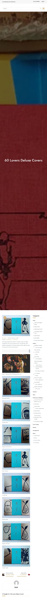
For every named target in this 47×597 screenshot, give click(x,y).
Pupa (37, 375)
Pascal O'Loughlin (38, 377)
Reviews (34, 427)
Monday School (37, 413)
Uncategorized (8, 339)
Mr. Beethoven (39, 384)
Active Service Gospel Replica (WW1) (39, 366)
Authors (34, 343)
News (34, 394)
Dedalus (37, 352)
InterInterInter (37, 335)
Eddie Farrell (37, 326)
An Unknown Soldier (40, 371)
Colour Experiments (40, 408)
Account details (36, 1)
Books (35, 438)
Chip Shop (36, 404)
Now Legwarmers (39, 380)
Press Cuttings (36, 424)
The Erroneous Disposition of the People (38, 417)
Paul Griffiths (37, 382)
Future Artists (37, 406)
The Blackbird (39, 359)
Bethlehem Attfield (38, 345)
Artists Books (37, 435)
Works (34, 433)
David (5, 338)
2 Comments (15, 339)
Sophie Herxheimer (38, 386)
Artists (34, 320)
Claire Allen (36, 356)
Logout (42, 1)
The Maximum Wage (38, 421)
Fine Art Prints (37, 440)
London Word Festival (38, 340)
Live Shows (36, 442)
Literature (35, 391)
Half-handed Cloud (38, 329)
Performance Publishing (38, 397)
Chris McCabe (37, 350)
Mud (37, 354)
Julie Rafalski (36, 338)
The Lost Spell (39, 347)
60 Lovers (38, 388)
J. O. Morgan (37, 373)
